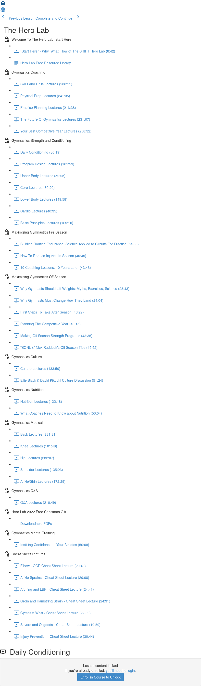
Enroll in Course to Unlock (100, 677)
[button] (3, 4)
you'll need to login (120, 670)
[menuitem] (3, 11)
